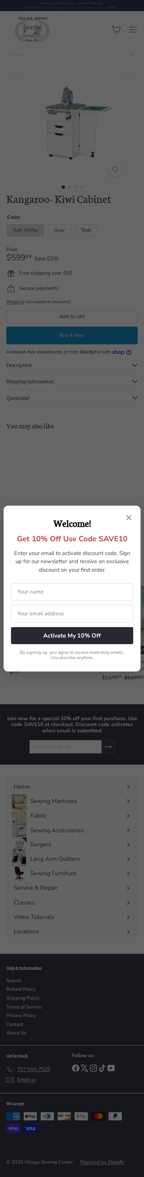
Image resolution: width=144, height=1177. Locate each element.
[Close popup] (128, 518)
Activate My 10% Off (72, 635)
